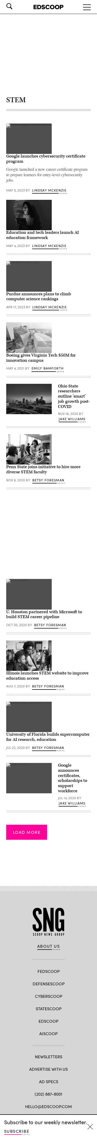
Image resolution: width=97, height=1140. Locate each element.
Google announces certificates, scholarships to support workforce (72, 778)
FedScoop (49, 971)
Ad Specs (48, 1081)
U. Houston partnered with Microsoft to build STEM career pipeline (44, 614)
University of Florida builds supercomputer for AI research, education (48, 737)
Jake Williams (72, 419)
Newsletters (48, 1056)
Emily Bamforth (48, 368)
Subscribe (16, 1131)
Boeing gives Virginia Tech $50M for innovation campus (41, 357)
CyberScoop (48, 996)
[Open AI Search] (16, 6)
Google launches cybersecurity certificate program (45, 158)
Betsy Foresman (48, 480)
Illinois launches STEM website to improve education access (47, 675)
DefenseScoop (49, 983)
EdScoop (48, 1021)
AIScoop (48, 1033)
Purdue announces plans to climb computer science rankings (38, 296)
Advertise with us (48, 1069)
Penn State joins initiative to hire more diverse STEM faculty (43, 469)
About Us (48, 946)
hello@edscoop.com (48, 1106)
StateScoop (49, 1008)
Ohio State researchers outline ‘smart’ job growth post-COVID (74, 396)
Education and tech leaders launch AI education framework (42, 235)
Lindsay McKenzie (49, 190)
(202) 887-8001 (48, 1094)
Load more (26, 832)
